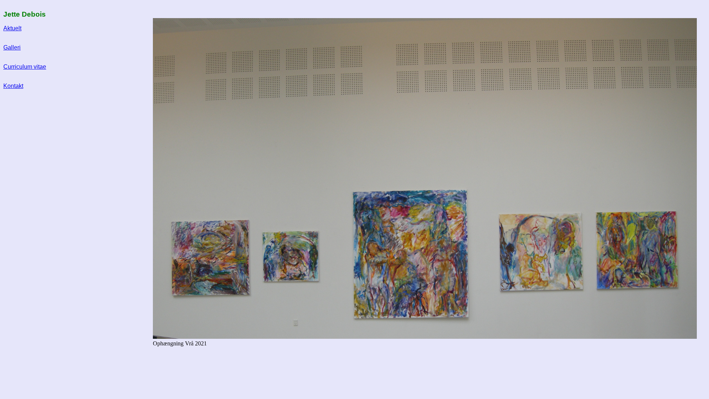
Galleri (12, 47)
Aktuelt (12, 28)
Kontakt (13, 86)
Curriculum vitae (24, 67)
